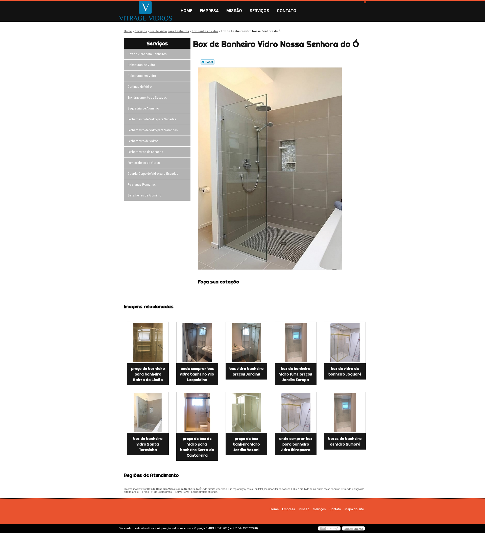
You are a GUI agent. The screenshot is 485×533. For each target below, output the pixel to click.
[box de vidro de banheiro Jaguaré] (345, 342)
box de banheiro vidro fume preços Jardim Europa (295, 374)
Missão (234, 10)
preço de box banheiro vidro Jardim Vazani (246, 444)
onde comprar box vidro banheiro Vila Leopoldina (197, 374)
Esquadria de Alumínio (143, 108)
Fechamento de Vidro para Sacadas (152, 119)
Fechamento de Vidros (143, 141)
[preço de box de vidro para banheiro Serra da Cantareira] (197, 412)
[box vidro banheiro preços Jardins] (246, 342)
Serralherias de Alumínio (144, 195)
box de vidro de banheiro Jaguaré (344, 371)
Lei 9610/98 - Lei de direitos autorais (196, 492)
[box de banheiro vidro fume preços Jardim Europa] (296, 342)
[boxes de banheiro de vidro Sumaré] (345, 412)
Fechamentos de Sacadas (145, 152)
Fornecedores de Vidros (144, 163)
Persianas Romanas (142, 184)
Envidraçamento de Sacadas (147, 97)
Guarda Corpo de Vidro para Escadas (153, 173)
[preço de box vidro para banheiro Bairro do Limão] (148, 342)
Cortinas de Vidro (140, 86)
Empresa (209, 10)
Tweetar (207, 61)
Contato (286, 10)
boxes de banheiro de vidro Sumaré (344, 441)
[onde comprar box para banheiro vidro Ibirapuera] (296, 412)
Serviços (259, 10)
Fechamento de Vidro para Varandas (153, 130)
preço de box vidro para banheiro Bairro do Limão (148, 374)
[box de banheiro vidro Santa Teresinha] (148, 412)
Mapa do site (354, 509)
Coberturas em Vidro (142, 76)
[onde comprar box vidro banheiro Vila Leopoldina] (197, 342)
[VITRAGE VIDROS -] (148, 11)
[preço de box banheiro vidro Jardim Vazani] (246, 412)
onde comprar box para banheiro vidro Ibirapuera (295, 444)
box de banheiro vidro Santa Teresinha (147, 444)
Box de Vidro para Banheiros (147, 54)
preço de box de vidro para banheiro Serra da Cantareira (197, 447)
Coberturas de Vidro (141, 65)
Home (186, 10)
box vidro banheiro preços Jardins (246, 371)
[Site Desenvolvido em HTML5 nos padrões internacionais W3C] (329, 528)
